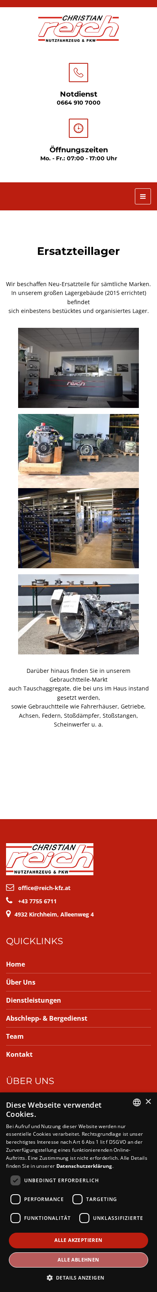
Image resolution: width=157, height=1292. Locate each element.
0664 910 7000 (79, 102)
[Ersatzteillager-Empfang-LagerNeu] (78, 368)
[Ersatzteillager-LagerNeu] (78, 528)
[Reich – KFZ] (78, 28)
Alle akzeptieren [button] (78, 1240)
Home (15, 964)
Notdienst (78, 94)
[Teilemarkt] (78, 451)
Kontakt (19, 1054)
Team (15, 1036)
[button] (79, 1278)
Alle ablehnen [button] (78, 1259)
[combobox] (137, 1102)
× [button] (148, 1102)
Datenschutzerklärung (84, 1166)
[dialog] (78, 1192)
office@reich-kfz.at (44, 888)
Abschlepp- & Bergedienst (46, 1018)
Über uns (20, 982)
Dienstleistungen (33, 1000)
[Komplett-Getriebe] (78, 614)
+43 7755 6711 (37, 901)
